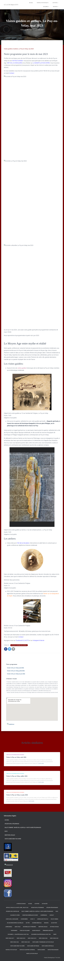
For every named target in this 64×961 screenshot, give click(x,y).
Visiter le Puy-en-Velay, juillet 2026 (16, 670)
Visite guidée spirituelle (48, 945)
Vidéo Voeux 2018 (21, 938)
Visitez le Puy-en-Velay (32, 953)
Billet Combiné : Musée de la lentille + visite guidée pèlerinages (23, 827)
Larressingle (8, 926)
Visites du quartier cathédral (27, 949)
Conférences (43, 915)
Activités (55, 2)
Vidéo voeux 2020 (43, 938)
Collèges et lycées (15, 915)
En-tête (28, 922)
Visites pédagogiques (53, 949)
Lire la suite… (41, 763)
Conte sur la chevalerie (12, 919)
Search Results (36, 930)
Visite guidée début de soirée (13, 838)
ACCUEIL (31, 2)
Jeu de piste (54, 922)
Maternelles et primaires (29, 926)
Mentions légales (10, 835)
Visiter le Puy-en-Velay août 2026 (15, 667)
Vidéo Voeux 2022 (14, 942)
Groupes (55, 6)
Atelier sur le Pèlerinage (12, 823)
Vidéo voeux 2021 (54, 938)
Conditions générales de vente (30, 915)
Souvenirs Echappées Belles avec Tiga (41, 934)
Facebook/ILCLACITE (22, 640)
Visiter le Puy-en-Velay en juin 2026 (16, 673)
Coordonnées (24, 919)
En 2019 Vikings (54, 919)
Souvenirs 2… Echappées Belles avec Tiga (18, 934)
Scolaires (45, 6)
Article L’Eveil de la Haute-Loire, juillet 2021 (17, 907)
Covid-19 (32, 919)
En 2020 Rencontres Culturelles (15, 922)
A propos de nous (21, 903)
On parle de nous (54, 926)
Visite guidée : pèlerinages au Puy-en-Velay (43, 942)
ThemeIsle (57, 957)
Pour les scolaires (25, 930)
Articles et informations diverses (19, 645)
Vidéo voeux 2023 (25, 942)
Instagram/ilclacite (38, 640)
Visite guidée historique (33, 945)
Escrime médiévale (37, 922)
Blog (6, 831)
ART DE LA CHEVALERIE (14, 63)
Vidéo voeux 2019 (32, 938)
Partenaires (14, 930)
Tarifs (54, 934)
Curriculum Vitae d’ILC (42, 919)
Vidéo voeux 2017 (10, 938)
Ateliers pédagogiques (52, 907)
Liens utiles (17, 926)
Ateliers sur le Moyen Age (12, 911)
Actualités (44, 903)
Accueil (7, 820)
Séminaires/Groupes (48, 930)
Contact (11, 73)
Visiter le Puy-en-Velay (42, 2)
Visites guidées (41, 949)
